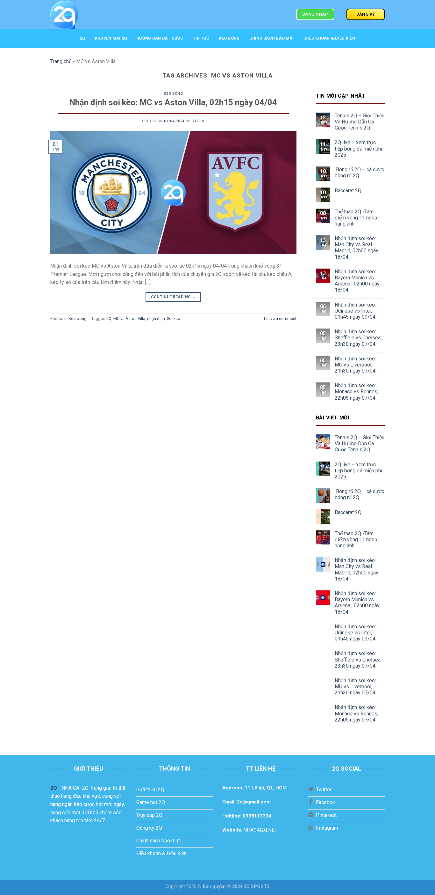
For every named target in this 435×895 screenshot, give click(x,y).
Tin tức (201, 38)
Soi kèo (173, 318)
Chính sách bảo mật (272, 38)
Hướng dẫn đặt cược (159, 38)
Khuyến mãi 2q (111, 38)
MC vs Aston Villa (129, 318)
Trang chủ (61, 61)
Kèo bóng (229, 38)
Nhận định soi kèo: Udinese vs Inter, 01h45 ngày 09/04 (355, 311)
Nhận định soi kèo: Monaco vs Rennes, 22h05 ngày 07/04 (356, 391)
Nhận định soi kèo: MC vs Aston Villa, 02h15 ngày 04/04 (173, 102)
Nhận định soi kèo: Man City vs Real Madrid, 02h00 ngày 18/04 (356, 247)
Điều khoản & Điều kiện (330, 38)
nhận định (156, 318)
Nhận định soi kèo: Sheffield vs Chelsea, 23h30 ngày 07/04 (358, 338)
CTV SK (197, 121)
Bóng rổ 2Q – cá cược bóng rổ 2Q (359, 172)
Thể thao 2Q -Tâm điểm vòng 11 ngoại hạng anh (357, 218)
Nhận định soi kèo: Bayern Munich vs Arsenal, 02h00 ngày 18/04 (357, 281)
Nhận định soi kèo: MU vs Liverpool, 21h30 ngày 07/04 (355, 365)
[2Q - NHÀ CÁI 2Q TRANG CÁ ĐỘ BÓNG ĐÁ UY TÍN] (97, 14)
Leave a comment (280, 318)
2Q (82, 38)
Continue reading (173, 297)
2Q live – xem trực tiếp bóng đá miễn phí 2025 (358, 148)
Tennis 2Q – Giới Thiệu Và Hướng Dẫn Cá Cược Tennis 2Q (359, 122)
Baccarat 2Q (348, 191)
